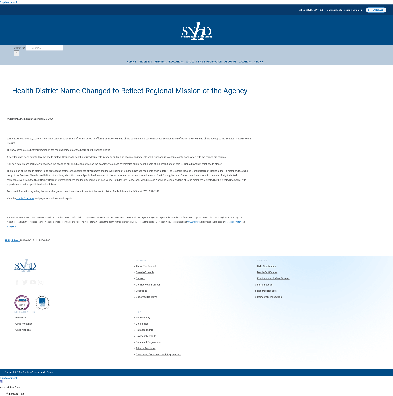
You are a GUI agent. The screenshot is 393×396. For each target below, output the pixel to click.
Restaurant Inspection (269, 296)
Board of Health (145, 272)
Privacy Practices (146, 348)
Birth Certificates (266, 266)
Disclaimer (142, 323)
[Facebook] (17, 282)
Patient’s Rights (144, 329)
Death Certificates (267, 272)
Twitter (238, 222)
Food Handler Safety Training (273, 278)
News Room (21, 317)
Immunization (264, 284)
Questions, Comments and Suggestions (158, 354)
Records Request (266, 290)
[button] (1, 381)
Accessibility (143, 317)
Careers (140, 278)
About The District (146, 266)
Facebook (230, 222)
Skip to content (8, 2)
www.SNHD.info (193, 222)
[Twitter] (25, 282)
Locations (141, 290)
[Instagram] (40, 282)
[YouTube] (33, 282)
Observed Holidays (146, 296)
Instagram (11, 226)
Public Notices (22, 329)
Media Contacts (25, 198)
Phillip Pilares (12, 240)
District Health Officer (148, 284)
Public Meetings (23, 323)
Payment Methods (146, 336)
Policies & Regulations (148, 342)
